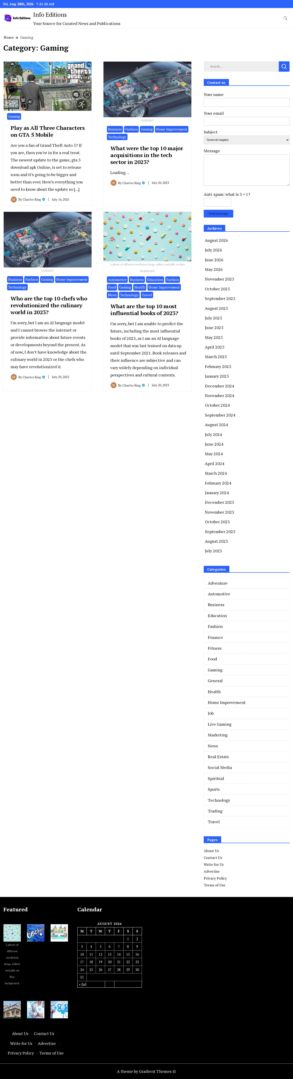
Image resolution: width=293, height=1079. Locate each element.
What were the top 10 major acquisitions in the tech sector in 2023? (146, 155)
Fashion (131, 129)
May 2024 (214, 453)
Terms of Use (214, 885)
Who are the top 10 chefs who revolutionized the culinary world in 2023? (49, 305)
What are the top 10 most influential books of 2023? (144, 309)
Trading (215, 811)
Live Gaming (219, 724)
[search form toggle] (285, 18)
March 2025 (216, 356)
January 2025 (217, 376)
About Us (211, 850)
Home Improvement (171, 129)
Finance (215, 637)
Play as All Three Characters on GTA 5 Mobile (47, 131)
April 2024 (214, 463)
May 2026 (214, 269)
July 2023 (213, 550)
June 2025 (214, 327)
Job (211, 713)
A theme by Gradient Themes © (146, 1071)
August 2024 (216, 424)
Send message (218, 213)
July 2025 (213, 318)
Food (112, 287)
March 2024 (216, 473)
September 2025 (220, 298)
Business (115, 129)
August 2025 (216, 308)
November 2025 (219, 279)
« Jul (83, 984)
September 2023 (220, 531)
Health (139, 287)
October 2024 (217, 405)
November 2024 (219, 395)
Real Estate (218, 756)
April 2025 (214, 347)
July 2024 (213, 434)
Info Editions (50, 14)
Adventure (218, 583)
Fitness (215, 648)
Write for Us (214, 864)
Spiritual (216, 778)
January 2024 (217, 492)
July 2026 (213, 250)
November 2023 (219, 512)
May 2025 (214, 337)
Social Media (220, 767)
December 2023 (219, 502)
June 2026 (214, 259)
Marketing (218, 735)
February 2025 (218, 366)
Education (155, 279)
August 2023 (216, 541)
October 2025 (217, 289)
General (215, 680)
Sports (214, 789)
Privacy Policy (215, 878)
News (112, 295)
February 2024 (218, 483)
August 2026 (216, 240)
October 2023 (217, 521)
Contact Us (213, 857)
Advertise (212, 871)
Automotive (117, 279)
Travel (147, 295)
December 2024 (219, 386)
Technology (117, 137)
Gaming (14, 116)
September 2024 (220, 415)
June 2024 (214, 444)
